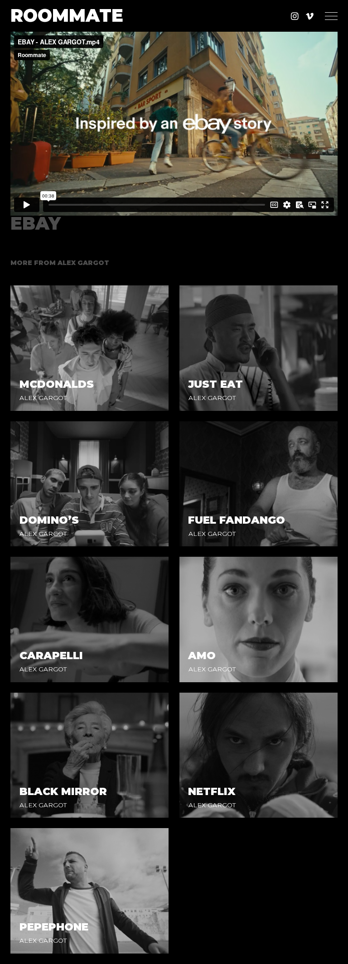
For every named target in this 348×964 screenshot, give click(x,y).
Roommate (66, 16)
